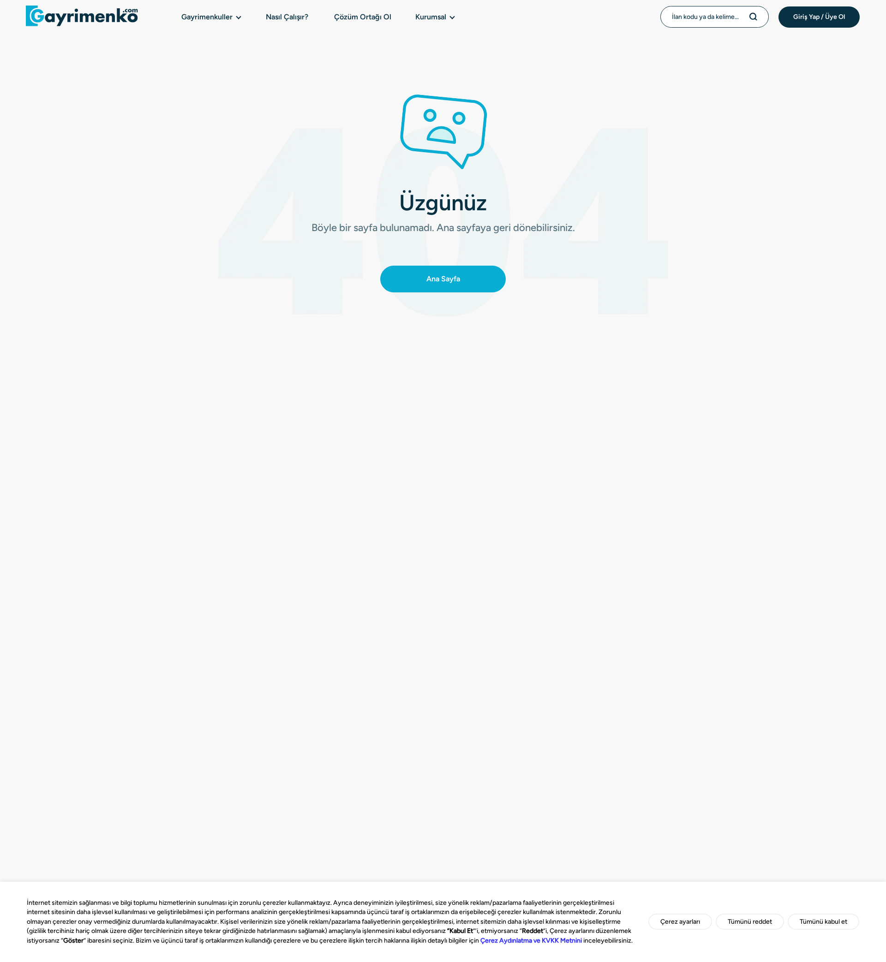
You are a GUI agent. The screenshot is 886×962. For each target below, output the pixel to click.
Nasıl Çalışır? (287, 16)
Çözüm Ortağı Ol (362, 16)
